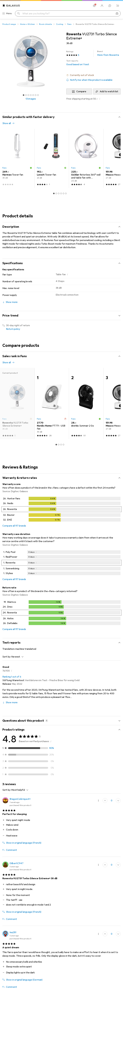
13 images (31, 98)
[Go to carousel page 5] (63, 193)
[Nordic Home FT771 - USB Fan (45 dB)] (51, 403)
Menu (9, 13)
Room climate (45, 24)
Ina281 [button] (13, 932)
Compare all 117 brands (14, 525)
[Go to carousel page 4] (61, 193)
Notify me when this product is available (91, 79)
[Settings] (94, 5)
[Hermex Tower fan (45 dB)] (17, 158)
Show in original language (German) (24, 979)
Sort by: (6, 656)
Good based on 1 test (77, 63)
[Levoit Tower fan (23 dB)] (51, 158)
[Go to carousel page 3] (58, 193)
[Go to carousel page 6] (66, 193)
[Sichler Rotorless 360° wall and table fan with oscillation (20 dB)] (86, 158)
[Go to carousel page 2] (56, 193)
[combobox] (17, 657)
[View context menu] (98, 800)
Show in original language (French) (23, 842)
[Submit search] (18, 13)
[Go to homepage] (11, 5)
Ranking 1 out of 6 (11, 676)
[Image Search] (117, 13)
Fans (69, 24)
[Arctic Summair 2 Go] (86, 403)
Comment (11, 850)
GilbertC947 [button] (16, 863)
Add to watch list (109, 91)
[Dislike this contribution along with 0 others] (118, 800)
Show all (6, 123)
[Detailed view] (61, 510)
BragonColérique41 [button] (20, 799)
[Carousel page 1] (54, 193)
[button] (93, 75)
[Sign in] (102, 6)
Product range (9, 24)
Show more (12, 702)
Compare (81, 91)
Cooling (59, 24)
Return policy (13, 329)
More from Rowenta (108, 53)
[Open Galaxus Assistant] (109, 5)
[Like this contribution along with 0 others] (105, 800)
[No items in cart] (117, 5)
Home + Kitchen (27, 24)
